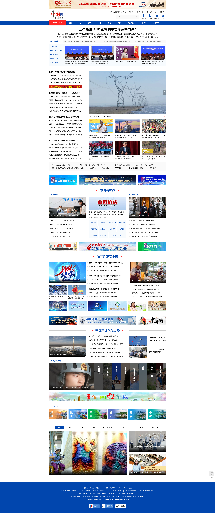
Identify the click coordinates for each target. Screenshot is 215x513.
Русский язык (107, 427)
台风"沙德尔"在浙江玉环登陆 (58, 107)
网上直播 (54, 41)
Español (121, 427)
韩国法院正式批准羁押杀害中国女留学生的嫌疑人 (65, 155)
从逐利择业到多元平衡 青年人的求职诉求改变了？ (106, 340)
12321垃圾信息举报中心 (99, 491)
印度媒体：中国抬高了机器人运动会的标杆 (146, 293)
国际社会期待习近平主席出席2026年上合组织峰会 (75, 34)
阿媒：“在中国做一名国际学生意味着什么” (105, 276)
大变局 (102, 229)
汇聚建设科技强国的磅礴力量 (60, 236)
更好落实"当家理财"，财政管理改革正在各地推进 (65, 131)
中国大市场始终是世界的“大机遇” (61, 224)
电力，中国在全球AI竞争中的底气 (61, 228)
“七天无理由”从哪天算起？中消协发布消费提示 (105, 352)
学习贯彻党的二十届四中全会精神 (62, 165)
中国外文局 (161, 12)
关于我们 (85, 488)
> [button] (165, 41)
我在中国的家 (93, 135)
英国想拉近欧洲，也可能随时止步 (142, 220)
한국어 (142, 427)
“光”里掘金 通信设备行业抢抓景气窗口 (103, 348)
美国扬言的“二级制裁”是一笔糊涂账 (143, 224)
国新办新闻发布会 (55, 58)
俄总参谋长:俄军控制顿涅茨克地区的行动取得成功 (65, 148)
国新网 (131, 12)
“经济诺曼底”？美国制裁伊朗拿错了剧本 (144, 232)
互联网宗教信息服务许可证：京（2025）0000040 (107, 496)
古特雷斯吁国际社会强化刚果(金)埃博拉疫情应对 (65, 158)
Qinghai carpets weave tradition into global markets (69, 472)
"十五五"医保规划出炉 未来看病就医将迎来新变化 (65, 104)
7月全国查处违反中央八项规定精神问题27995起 (65, 111)
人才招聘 (105, 488)
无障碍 (211, 477)
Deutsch (83, 427)
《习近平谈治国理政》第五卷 (121, 165)
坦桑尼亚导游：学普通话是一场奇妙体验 (104, 289)
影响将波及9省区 (74, 107)
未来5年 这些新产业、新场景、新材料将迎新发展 (65, 120)
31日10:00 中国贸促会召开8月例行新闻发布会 (82, 41)
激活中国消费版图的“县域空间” (60, 232)
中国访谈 (118, 156)
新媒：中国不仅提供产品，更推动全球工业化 (106, 263)
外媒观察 (52, 281)
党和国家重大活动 (55, 46)
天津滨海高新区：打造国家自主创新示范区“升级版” (106, 356)
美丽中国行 (152, 168)
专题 (50, 100)
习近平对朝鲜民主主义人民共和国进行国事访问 (92, 165)
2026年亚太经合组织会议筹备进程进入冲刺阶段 (65, 127)
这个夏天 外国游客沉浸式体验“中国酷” (143, 280)
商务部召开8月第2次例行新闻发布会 (126, 61)
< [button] (163, 41)
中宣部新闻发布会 (55, 54)
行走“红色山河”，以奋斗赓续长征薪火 (63, 220)
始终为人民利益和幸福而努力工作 (145, 34)
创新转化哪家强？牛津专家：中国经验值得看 (104, 266)
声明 (124, 488)
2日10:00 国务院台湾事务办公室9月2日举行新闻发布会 (116, 41)
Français (71, 427)
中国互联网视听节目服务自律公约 (70, 491)
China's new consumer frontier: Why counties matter (146, 472)
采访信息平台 (54, 63)
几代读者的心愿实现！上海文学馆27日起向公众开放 (106, 344)
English (59, 427)
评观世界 (135, 194)
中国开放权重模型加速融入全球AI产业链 (64, 117)
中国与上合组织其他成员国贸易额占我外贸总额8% (66, 83)
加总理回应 (78, 151)
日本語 (93, 427)
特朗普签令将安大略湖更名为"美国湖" (61, 151)
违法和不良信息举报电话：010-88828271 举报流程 (139, 491)
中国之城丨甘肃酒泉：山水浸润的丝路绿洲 (63, 354)
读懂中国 (54, 194)
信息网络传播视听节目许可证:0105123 (81, 496)
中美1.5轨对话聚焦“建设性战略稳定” (62, 72)
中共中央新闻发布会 (56, 50)
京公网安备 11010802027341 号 (127, 494)
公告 (119, 488)
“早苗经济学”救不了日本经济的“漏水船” (144, 236)
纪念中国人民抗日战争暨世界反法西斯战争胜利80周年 (68, 168)
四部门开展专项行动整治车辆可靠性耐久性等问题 (65, 135)
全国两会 (93, 168)
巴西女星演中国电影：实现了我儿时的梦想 (146, 289)
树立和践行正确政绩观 (136, 168)
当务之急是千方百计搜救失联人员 (146, 37)
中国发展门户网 (139, 12)
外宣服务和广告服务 (95, 488)
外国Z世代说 (146, 135)
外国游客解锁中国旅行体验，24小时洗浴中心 (147, 286)
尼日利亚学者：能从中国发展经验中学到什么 (104, 283)
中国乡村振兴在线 (151, 12)
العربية (132, 427)
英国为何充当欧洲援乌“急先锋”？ (141, 215)
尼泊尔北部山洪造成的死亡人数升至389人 (64, 140)
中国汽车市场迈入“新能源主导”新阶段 (103, 336)
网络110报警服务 (85, 491)
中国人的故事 (56, 360)
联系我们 (112, 488)
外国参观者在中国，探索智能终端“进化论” (103, 297)
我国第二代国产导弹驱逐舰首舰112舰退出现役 (64, 96)
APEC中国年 (119, 168)
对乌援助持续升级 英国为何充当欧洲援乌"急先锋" (65, 144)
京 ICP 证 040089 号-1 (85, 494)
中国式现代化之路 (107, 330)
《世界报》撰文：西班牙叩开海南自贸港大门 (104, 280)
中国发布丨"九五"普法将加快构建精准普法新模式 (65, 75)
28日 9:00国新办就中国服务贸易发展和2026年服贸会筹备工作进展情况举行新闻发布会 (162, 41)
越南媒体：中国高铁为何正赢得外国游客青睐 (147, 297)
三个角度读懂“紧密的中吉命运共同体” (107, 29)
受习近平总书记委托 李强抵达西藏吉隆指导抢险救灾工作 (116, 37)
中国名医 (118, 135)
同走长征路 (105, 168)
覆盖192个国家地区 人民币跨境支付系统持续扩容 (65, 124)
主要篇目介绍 (128, 34)
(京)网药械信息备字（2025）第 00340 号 (133, 496)
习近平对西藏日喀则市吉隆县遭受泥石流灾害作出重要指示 (76, 37)
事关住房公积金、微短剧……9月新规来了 (64, 93)
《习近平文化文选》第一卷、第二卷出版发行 (108, 34)
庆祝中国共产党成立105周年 (144, 165)
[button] (164, 92)
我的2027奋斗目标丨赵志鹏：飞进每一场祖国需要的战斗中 (70, 387)
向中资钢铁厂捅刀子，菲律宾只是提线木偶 (145, 228)
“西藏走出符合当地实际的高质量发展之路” (103, 293)
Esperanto (154, 427)
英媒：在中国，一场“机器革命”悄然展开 (102, 270)
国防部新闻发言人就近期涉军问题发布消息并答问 (65, 79)
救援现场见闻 (77, 100)
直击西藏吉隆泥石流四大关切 (63, 100)
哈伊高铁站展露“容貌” (96, 116)
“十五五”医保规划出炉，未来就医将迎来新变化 (64, 215)
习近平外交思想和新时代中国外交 (117, 12)
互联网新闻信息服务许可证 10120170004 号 (105, 494)
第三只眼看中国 (107, 256)
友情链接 (129, 488)
